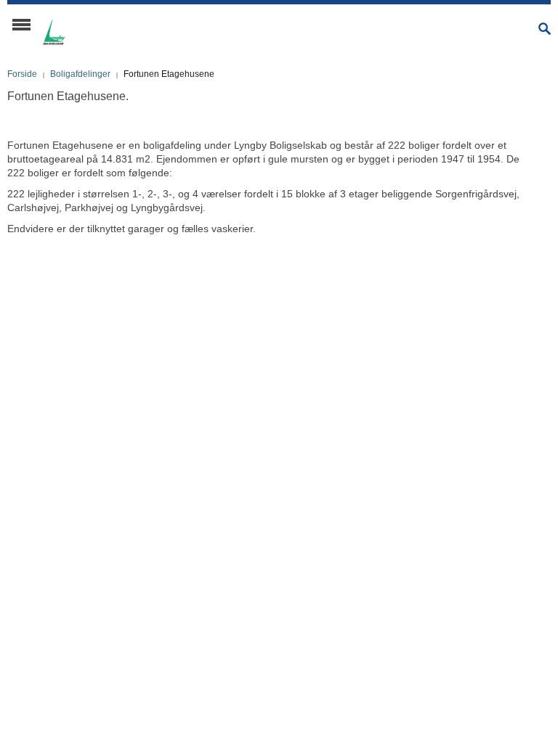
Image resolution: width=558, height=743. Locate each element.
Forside (22, 74)
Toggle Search (544, 28)
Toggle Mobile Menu (21, 25)
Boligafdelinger (80, 74)
